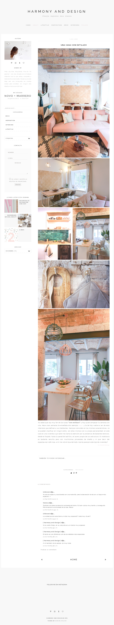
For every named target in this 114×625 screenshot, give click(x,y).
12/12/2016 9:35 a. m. (50, 528)
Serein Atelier (60, 620)
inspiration (10, 120)
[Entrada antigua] (105, 559)
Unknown (46, 492)
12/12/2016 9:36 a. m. (50, 537)
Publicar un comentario (48, 549)
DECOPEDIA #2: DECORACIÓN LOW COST (24, 202)
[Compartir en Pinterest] (77, 473)
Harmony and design (57, 11)
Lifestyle (45, 25)
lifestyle (9, 129)
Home (28, 25)
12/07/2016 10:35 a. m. (51, 510)
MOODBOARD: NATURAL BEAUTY (11, 216)
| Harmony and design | (52, 522)
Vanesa (46, 503)
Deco (66, 25)
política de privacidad (17, 181)
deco (8, 116)
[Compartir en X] (72, 473)
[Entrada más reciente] (42, 559)
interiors (79, 470)
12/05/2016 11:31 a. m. (50, 499)
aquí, (81, 425)
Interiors (75, 25)
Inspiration (56, 25)
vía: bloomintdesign (104, 445)
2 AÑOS (21, 230)
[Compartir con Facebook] (74, 473)
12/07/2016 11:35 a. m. (50, 519)
